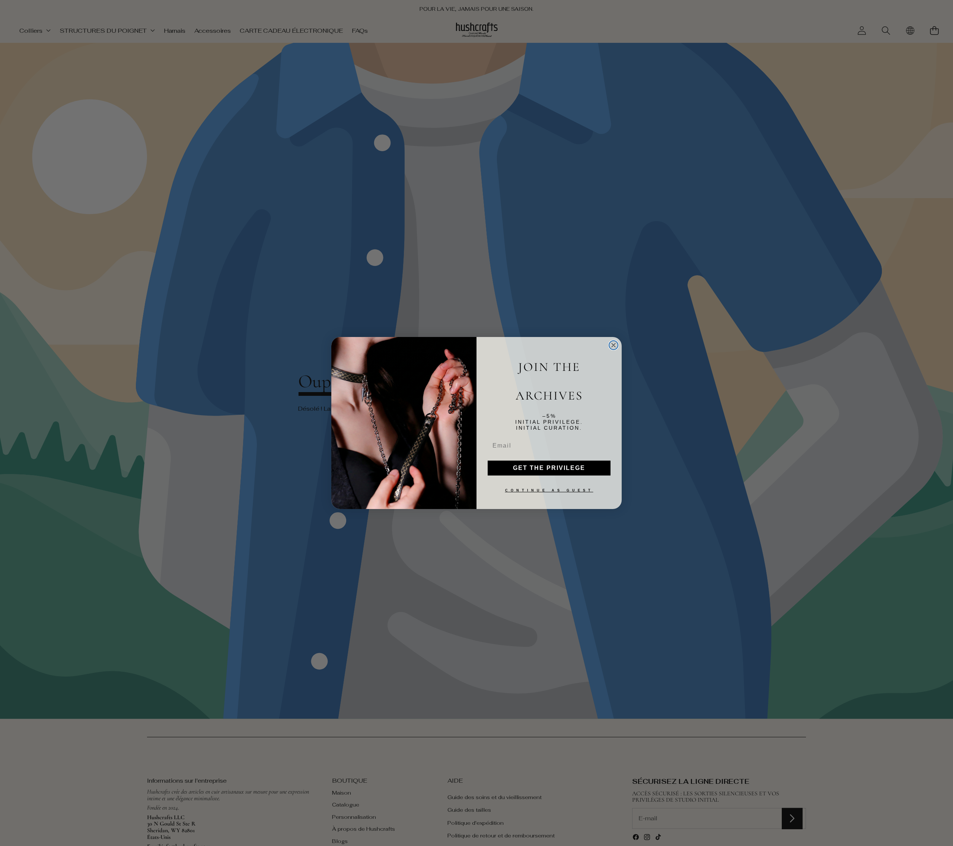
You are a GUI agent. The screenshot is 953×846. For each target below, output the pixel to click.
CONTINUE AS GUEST (549, 490)
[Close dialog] (613, 345)
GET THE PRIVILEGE (549, 468)
